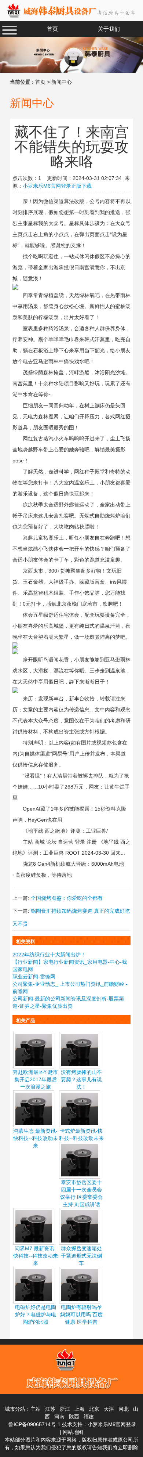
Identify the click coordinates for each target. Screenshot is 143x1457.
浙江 (65, 1409)
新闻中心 (61, 82)
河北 (123, 1409)
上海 (79, 1409)
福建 (89, 1417)
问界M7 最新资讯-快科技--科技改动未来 (35, 1255)
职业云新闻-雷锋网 (33, 977)
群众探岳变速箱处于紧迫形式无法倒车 (81, 1255)
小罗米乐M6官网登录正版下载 (57, 186)
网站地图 (73, 1432)
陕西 (74, 1417)
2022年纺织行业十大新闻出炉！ (49, 954)
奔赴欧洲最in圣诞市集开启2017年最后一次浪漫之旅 (35, 1079)
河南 (59, 1417)
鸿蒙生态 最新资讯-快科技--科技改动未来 (35, 1138)
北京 (94, 1409)
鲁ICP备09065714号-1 (34, 1424)
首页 (40, 82)
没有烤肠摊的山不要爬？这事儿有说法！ (81, 1079)
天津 (109, 1409)
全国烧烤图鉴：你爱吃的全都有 (67, 898)
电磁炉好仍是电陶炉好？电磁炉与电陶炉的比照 (35, 1314)
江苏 (50, 1409)
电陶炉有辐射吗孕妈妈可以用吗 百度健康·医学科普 (81, 1314)
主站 (35, 1409)
